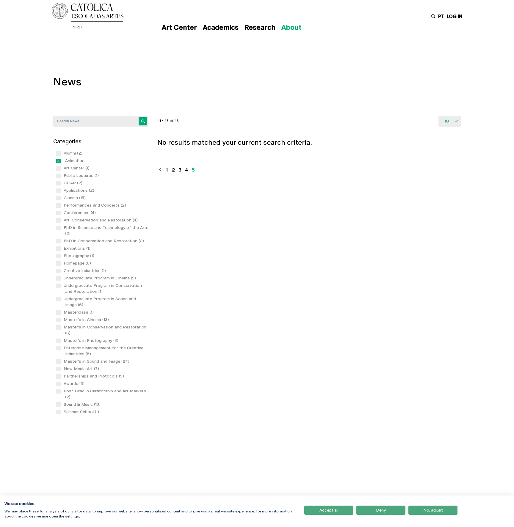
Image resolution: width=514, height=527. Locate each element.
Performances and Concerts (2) (95, 205)
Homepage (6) (78, 263)
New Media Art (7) (82, 368)
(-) (66, 160)
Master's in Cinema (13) (87, 319)
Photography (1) (79, 255)
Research (260, 27)
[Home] (101, 16)
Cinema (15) (75, 197)
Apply (143, 121)
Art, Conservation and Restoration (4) (101, 220)
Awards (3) (74, 383)
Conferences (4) (80, 212)
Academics (221, 27)
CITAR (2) (73, 182)
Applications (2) (79, 190)
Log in (454, 16)
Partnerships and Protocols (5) (94, 376)
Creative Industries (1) (85, 270)
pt (441, 16)
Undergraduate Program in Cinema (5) (100, 278)
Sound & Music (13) (83, 404)
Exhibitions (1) (77, 248)
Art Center (179, 27)
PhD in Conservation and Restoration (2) (104, 240)
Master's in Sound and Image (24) (97, 361)
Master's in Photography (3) (91, 340)
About (291, 27)
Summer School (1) (82, 411)
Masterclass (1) (79, 312)
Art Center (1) (77, 168)
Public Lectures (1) (82, 175)
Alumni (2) (73, 153)
